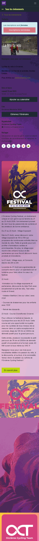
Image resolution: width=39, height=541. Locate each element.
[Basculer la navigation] (35, 3)
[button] (19, 99)
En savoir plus (10, 370)
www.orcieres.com (22, 78)
